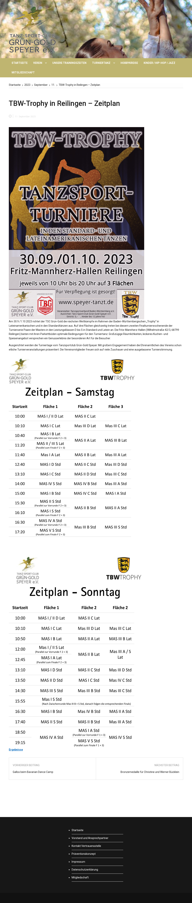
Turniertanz (101, 62)
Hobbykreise (129, 62)
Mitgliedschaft (23, 72)
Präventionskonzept (84, 853)
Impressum (78, 861)
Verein (37, 62)
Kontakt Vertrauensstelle (86, 845)
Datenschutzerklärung (85, 869)
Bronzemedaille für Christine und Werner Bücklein (150, 771)
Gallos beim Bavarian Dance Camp (33, 771)
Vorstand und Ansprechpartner (90, 838)
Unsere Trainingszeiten (69, 62)
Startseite (20, 62)
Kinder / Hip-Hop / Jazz (159, 62)
